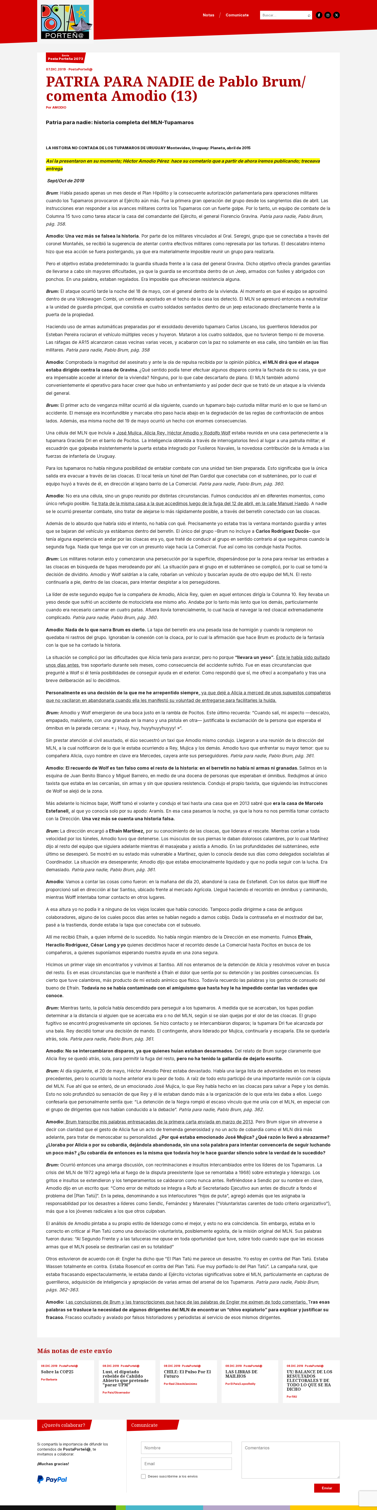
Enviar (327, 1488)
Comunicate (237, 15)
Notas (208, 15)
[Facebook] (319, 15)
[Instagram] (327, 15)
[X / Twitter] (336, 15)
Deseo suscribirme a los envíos (173, 1476)
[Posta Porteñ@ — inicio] (65, 22)
